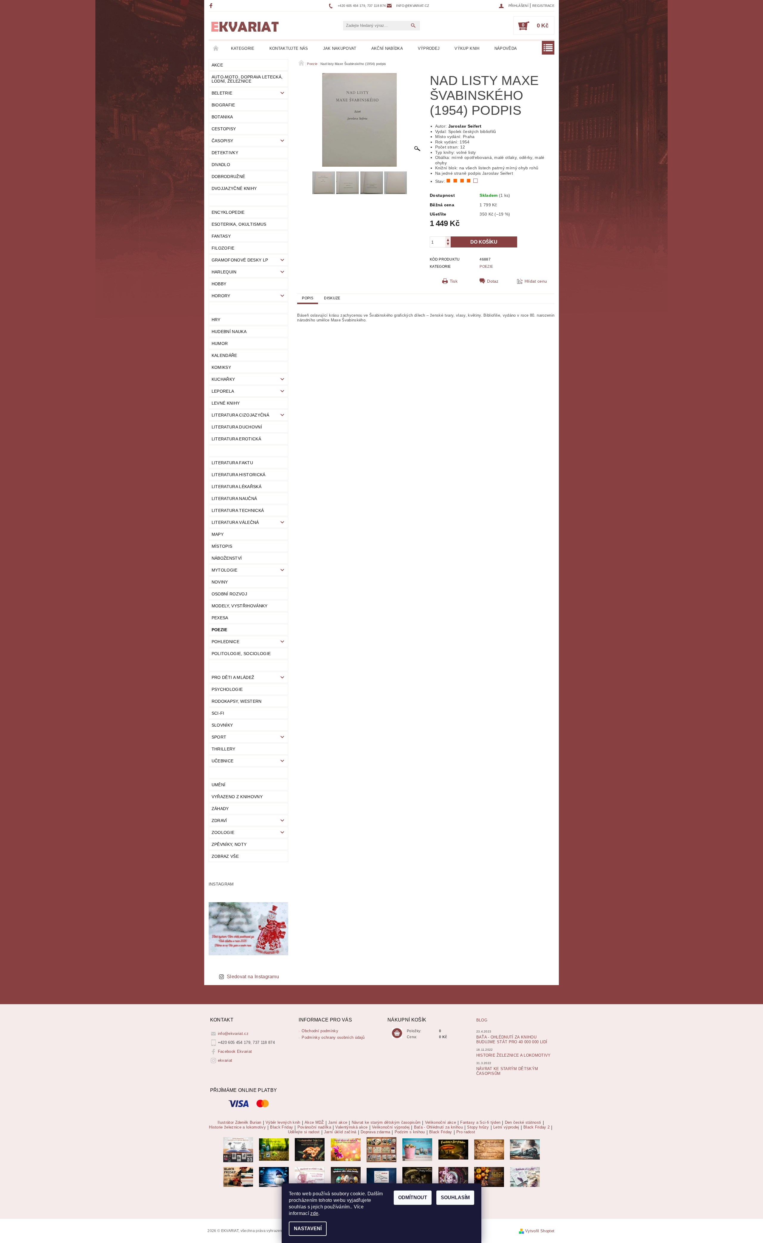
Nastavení (308, 1228)
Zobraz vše (225, 856)
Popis (307, 298)
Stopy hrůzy (478, 1127)
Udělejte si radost (304, 1132)
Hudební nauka (229, 331)
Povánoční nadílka (314, 1127)
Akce (217, 65)
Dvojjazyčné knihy (234, 188)
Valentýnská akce (351, 1127)
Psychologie (227, 689)
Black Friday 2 (536, 1127)
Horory (221, 295)
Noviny (220, 582)
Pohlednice (225, 641)
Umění (219, 784)
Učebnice (223, 761)
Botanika (222, 116)
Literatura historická (239, 474)
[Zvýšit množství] (448, 239)
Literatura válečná (235, 522)
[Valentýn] (310, 1176)
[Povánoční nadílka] (274, 1176)
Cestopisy (224, 128)
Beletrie (222, 93)
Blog (481, 1020)
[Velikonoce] (346, 1176)
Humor (220, 343)
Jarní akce (337, 1122)
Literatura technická (238, 510)
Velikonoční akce (440, 1122)
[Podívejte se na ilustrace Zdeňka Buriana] (238, 1149)
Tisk (454, 281)
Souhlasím (455, 1197)
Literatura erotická (236, 438)
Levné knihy (226, 403)
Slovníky (222, 725)
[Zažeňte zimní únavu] (346, 1149)
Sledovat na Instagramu (253, 976)
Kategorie (243, 48)
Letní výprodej (506, 1127)
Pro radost (465, 1132)
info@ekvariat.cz (233, 1033)
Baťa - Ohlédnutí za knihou (438, 1127)
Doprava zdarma (375, 1132)
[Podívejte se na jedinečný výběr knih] (274, 1149)
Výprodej (429, 48)
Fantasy (221, 236)
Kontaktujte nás (288, 48)
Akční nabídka (387, 48)
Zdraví (219, 820)
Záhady (220, 808)
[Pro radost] (525, 1176)
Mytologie (225, 570)
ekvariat (225, 1060)
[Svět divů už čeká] (453, 1149)
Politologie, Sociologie (241, 653)
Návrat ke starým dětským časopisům (386, 1122)
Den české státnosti (523, 1122)
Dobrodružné (228, 176)
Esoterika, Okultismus (239, 224)
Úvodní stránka (216, 48)
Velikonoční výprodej (391, 1127)
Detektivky (225, 152)
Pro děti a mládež (233, 677)
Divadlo (221, 164)
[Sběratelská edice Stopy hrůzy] (417, 1176)
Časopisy (222, 140)
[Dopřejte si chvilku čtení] (381, 1149)
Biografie (223, 105)
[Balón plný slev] (489, 1149)
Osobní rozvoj (229, 594)
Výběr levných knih (283, 1122)
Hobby (219, 283)
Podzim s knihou (410, 1132)
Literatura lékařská (236, 486)
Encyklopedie (228, 212)
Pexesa (220, 617)
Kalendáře (224, 355)
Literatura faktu (232, 462)
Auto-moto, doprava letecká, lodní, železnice (247, 79)
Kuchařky (223, 379)
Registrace (543, 5)
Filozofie (223, 248)
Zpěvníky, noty (229, 844)
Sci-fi (218, 713)
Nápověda (505, 48)
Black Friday (281, 1127)
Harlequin (224, 272)
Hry (216, 319)
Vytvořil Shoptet (539, 1231)
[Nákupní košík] (397, 1033)
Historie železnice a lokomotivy (513, 1055)
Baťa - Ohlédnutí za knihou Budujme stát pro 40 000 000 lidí (512, 1039)
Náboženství (227, 558)
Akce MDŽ (314, 1122)
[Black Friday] (238, 1176)
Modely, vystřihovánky (240, 605)
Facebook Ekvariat (235, 1051)
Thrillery (223, 749)
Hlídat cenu (536, 281)
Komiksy (221, 367)
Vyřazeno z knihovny (237, 796)
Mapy (218, 534)
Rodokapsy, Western (237, 701)
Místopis (222, 546)
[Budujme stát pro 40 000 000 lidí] (381, 1176)
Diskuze (332, 298)
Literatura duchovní (237, 427)
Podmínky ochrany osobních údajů (333, 1037)
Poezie (219, 629)
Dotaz (493, 281)
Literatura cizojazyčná (240, 415)
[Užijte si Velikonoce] (417, 1149)
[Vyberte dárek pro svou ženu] (310, 1149)
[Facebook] (212, 5)
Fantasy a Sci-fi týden (480, 1122)
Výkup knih (467, 48)
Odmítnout (412, 1197)
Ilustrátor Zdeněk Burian (239, 1122)
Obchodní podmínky (320, 1031)
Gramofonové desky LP (240, 260)
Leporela (223, 391)
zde (314, 1213)
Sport (219, 737)
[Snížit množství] (448, 244)
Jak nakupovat (339, 48)
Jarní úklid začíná (340, 1132)
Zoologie (223, 832)
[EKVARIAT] (245, 26)
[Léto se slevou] (453, 1176)
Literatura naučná (234, 498)
